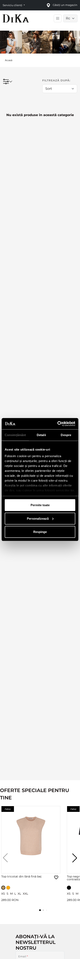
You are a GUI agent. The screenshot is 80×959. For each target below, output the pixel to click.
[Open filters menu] (7, 81)
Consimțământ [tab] (15, 435)
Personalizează (38, 518)
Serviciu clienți (13, 5)
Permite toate (40, 505)
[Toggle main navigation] (58, 18)
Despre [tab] (66, 435)
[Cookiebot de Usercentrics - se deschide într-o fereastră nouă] (57, 423)
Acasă (8, 60)
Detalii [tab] (41, 435)
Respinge (40, 532)
